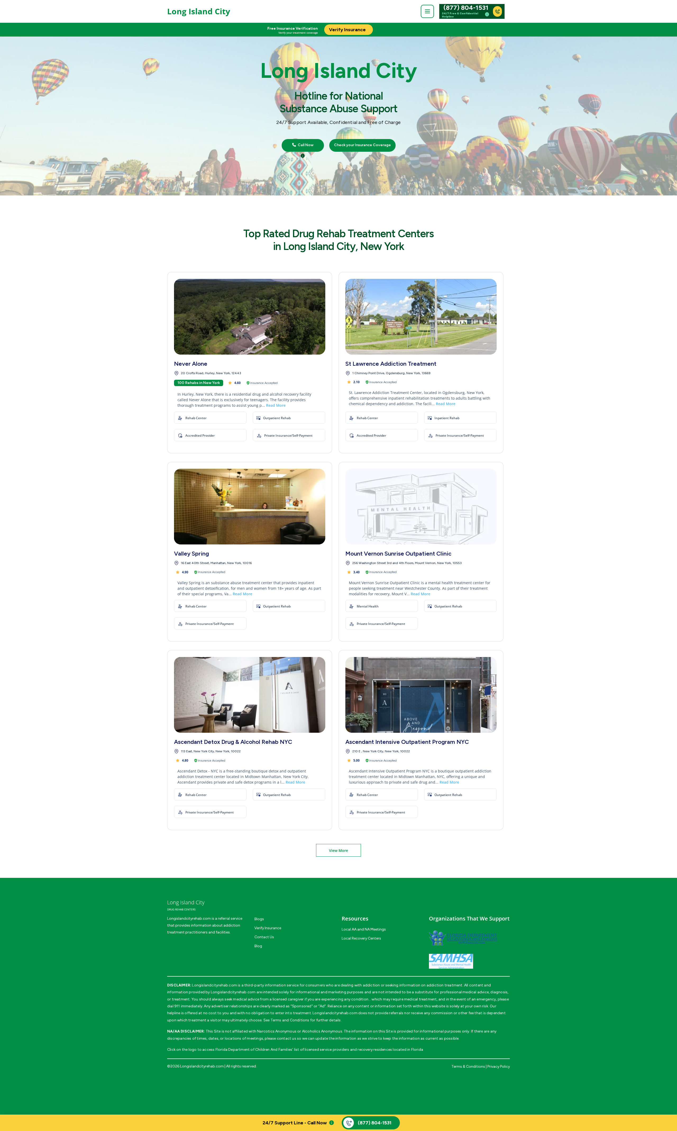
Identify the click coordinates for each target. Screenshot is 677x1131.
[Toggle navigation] (427, 11)
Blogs (259, 919)
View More (338, 850)
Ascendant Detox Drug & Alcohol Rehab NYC (233, 741)
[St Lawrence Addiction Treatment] (421, 317)
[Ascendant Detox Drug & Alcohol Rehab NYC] (249, 695)
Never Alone (190, 363)
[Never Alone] (249, 317)
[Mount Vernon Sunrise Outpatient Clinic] (421, 506)
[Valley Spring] (249, 506)
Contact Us (264, 937)
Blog (258, 946)
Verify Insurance (267, 928)
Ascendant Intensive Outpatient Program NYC (407, 741)
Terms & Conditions (468, 1066)
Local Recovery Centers (361, 938)
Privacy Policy (498, 1066)
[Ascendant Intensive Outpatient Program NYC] (421, 695)
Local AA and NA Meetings (364, 929)
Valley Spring (191, 553)
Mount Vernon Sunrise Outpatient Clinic (398, 553)
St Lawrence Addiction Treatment (390, 363)
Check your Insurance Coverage (362, 145)
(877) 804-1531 (465, 8)
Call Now (305, 145)
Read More (276, 405)
